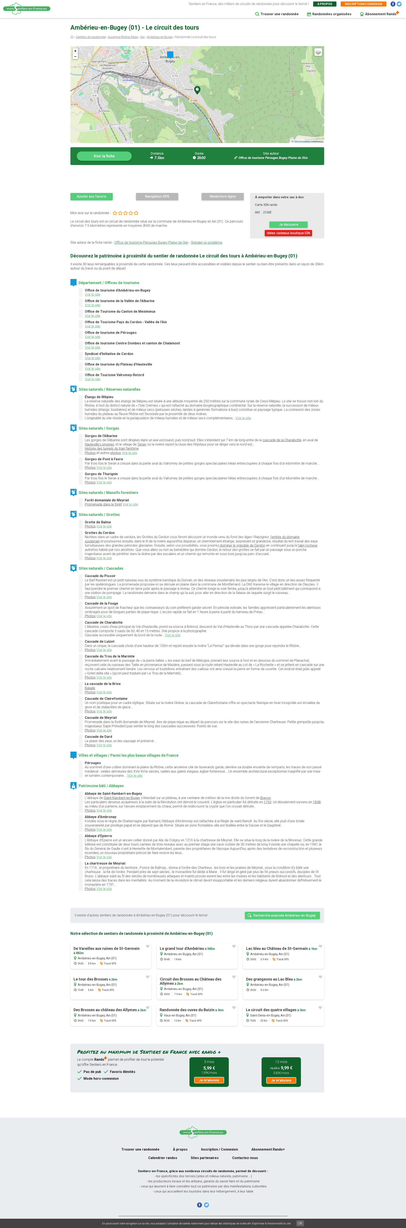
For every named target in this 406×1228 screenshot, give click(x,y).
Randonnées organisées (331, 14)
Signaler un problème (206, 243)
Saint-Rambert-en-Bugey (122, 798)
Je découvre (288, 225)
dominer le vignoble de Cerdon (242, 545)
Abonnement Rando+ (268, 1149)
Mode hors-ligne (223, 196)
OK (300, 1223)
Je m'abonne (209, 1080)
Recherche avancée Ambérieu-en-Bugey (284, 915)
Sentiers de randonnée (91, 37)
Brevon (265, 798)
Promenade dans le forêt (103, 504)
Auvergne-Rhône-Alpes (123, 37)
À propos (324, 4)
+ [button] (75, 51)
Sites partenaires (205, 1158)
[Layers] (318, 52)
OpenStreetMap (302, 141)
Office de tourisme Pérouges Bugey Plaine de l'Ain (273, 158)
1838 (317, 802)
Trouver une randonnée (280, 14)
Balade (90, 688)
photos (115, 453)
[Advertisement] (197, 178)
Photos (90, 453)
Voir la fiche (104, 156)
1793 (267, 802)
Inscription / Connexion (219, 1149)
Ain (142, 37)
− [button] (75, 56)
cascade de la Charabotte (282, 440)
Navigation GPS (157, 196)
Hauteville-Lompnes (99, 444)
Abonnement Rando (380, 14)
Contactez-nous (245, 1158)
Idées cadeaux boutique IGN (288, 233)
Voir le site (92, 295)
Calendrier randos (162, 1158)
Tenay (141, 444)
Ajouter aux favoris (91, 196)
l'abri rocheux (307, 545)
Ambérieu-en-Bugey (160, 37)
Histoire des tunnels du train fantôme (112, 449)
